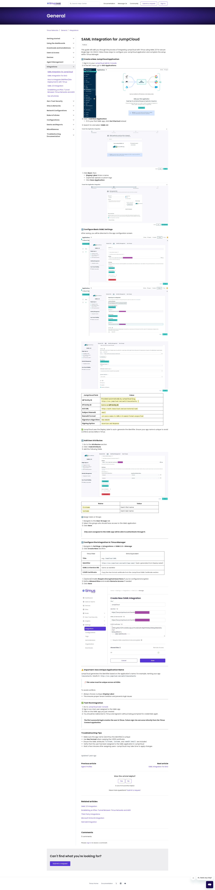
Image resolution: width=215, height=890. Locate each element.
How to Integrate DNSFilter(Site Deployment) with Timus (60, 80)
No (128, 781)
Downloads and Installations (59, 48)
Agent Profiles (86, 767)
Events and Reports (55, 124)
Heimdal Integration (89, 822)
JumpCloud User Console (98, 707)
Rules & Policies (53, 115)
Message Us (122, 3)
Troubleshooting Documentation (54, 135)
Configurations (53, 120)
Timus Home (93, 883)
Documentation (109, 3)
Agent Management (55, 62)
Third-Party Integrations (90, 814)
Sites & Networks (54, 106)
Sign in (163, 3)
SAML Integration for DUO (158, 767)
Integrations (74, 30)
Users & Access (53, 53)
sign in (89, 843)
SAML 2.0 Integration (89, 806)
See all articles (53, 96)
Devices (50, 57)
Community (134, 3)
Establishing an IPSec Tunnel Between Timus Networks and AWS (106, 810)
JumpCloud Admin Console (106, 63)
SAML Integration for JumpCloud (60, 72)
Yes (121, 781)
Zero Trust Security (54, 101)
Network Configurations (57, 110)
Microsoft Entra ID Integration (92, 818)
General (64, 30)
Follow (84, 45)
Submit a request (149, 3)
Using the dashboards (56, 43)
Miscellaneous (53, 129)
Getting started (53, 38)
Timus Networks (52, 30)
